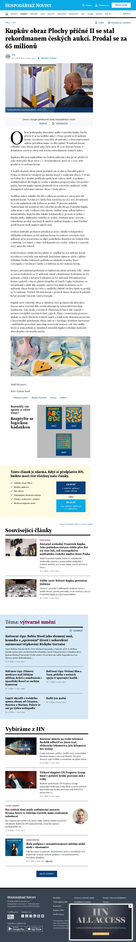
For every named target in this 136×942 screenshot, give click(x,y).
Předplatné (121, 5)
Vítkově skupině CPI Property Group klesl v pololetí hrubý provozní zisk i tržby (62, 776)
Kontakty (56, 898)
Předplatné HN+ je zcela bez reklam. (80, 524)
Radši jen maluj (56, 698)
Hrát (54, 426)
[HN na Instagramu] (30, 916)
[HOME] (7, 14)
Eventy (106, 902)
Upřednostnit (62, 123)
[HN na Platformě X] (22, 916)
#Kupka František (38, 397)
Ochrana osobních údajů (84, 898)
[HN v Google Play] (16, 928)
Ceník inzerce (58, 914)
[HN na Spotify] (38, 916)
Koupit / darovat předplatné (114, 898)
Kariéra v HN (58, 910)
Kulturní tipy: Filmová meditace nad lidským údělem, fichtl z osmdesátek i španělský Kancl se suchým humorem (23, 678)
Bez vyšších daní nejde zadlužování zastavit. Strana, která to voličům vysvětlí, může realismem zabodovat (36, 813)
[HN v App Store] (35, 928)
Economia (57, 906)
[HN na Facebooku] (26, 916)
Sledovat (43, 123)
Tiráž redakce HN (60, 902)
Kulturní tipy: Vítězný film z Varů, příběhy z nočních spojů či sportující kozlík (63, 674)
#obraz (53, 397)
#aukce (63, 397)
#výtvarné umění (20, 397)
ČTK (13, 55)
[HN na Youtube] (42, 916)
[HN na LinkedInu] (34, 916)
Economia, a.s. (24, 901)
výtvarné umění (38, 622)
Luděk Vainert (12, 806)
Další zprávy (47, 874)
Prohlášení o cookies (82, 902)
